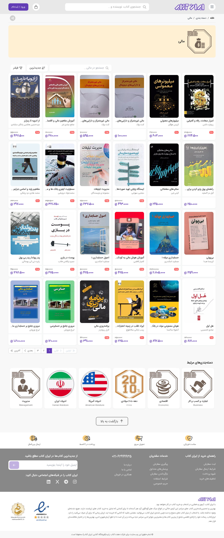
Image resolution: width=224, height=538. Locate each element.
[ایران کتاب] (189, 7)
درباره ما (128, 465)
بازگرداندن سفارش (159, 474)
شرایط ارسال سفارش (205, 469)
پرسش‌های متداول (158, 469)
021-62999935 (122, 456)
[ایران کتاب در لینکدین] (48, 482)
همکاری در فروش (123, 475)
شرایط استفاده (161, 479)
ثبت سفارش (210, 464)
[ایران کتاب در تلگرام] (66, 482)
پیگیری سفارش (160, 464)
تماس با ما (127, 470)
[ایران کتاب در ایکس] (57, 482)
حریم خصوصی (160, 484)
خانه (212, 18)
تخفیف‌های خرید (207, 479)
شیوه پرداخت (209, 474)
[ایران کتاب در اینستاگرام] (75, 482)
